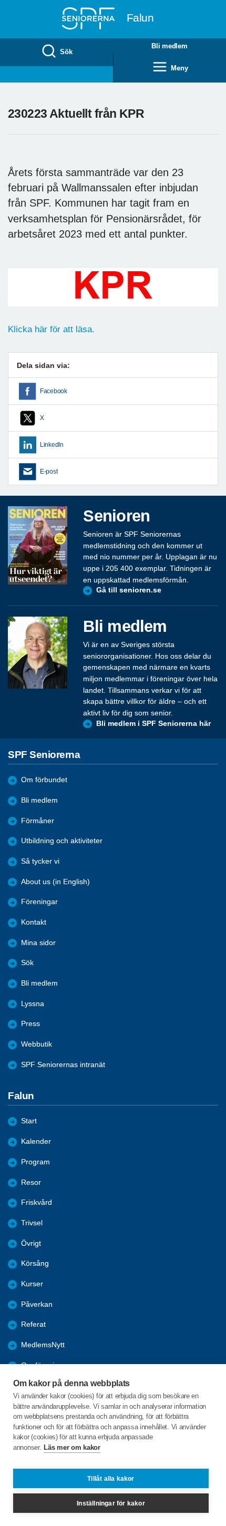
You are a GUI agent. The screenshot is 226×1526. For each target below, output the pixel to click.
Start (29, 1121)
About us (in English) (55, 882)
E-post (48, 471)
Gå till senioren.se (128, 590)
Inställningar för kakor (111, 1503)
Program (35, 1162)
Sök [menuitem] (66, 52)
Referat (33, 1324)
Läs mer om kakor (72, 1447)
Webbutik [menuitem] (36, 1044)
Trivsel (32, 1223)
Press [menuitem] (30, 1024)
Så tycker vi (40, 861)
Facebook (53, 391)
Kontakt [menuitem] (33, 922)
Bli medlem (39, 800)
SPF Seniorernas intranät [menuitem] (63, 1065)
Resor (31, 1182)
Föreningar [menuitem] (39, 902)
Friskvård (36, 1202)
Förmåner (37, 821)
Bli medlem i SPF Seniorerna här (153, 724)
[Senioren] (37, 545)
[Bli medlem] (37, 652)
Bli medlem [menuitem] (169, 46)
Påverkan (37, 1304)
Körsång (35, 1263)
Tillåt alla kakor (110, 1478)
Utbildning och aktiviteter (61, 841)
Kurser (32, 1284)
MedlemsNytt (43, 1345)
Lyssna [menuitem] (32, 1004)
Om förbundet (44, 780)
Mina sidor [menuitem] (38, 943)
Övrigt (31, 1243)
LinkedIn (52, 445)
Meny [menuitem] (179, 68)
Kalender (36, 1141)
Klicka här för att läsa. (51, 329)
